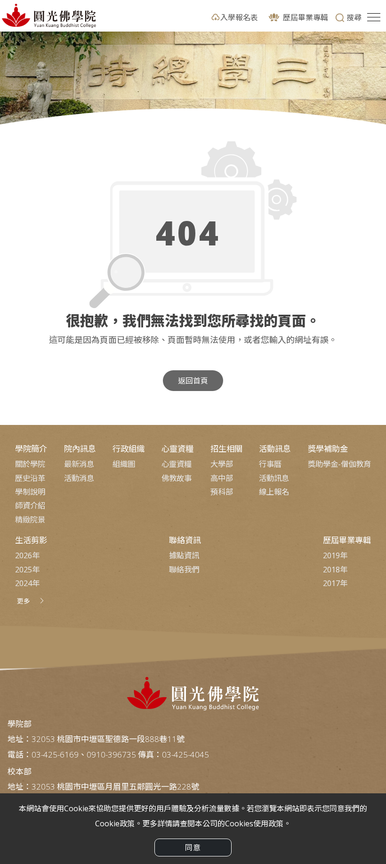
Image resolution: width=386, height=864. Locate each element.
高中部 (221, 478)
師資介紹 (30, 505)
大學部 (221, 464)
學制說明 (30, 492)
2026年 (27, 555)
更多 (23, 600)
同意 (193, 847)
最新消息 (79, 464)
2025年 (27, 569)
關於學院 (30, 464)
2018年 (335, 569)
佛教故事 (176, 478)
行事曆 (270, 464)
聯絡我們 (184, 569)
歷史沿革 (30, 478)
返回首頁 (193, 380)
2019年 (335, 555)
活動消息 (79, 478)
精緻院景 (30, 519)
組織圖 (124, 464)
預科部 (221, 492)
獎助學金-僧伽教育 (339, 464)
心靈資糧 (176, 464)
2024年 (27, 583)
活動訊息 (274, 478)
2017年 (335, 583)
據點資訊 (184, 555)
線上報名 (274, 492)
